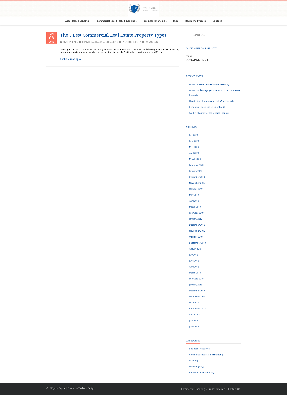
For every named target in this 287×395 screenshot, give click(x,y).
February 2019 (196, 212)
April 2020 (194, 152)
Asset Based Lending (77, 20)
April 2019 (194, 200)
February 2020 (196, 164)
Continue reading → (70, 59)
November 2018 (197, 230)
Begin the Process (195, 20)
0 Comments (151, 41)
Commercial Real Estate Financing (116, 20)
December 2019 (197, 176)
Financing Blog (130, 42)
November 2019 (197, 182)
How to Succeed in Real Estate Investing (209, 84)
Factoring (193, 360)
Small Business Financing (201, 372)
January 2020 (195, 170)
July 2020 (193, 134)
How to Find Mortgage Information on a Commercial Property (214, 92)
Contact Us (234, 389)
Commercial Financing (193, 389)
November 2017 (197, 296)
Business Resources (199, 348)
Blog (176, 20)
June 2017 (194, 326)
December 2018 (197, 224)
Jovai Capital (69, 42)
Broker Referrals (216, 389)
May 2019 (194, 194)
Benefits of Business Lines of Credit (207, 106)
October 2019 (195, 188)
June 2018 (194, 260)
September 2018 (197, 242)
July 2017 (193, 320)
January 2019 (195, 218)
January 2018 (195, 284)
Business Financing (154, 20)
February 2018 (196, 278)
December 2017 (197, 290)
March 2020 (195, 158)
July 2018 (193, 254)
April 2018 (194, 266)
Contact (217, 20)
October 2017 (195, 302)
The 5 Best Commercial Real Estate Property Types (113, 35)
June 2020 (194, 140)
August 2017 (195, 314)
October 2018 (195, 236)
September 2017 (197, 308)
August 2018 (195, 248)
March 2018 (195, 272)
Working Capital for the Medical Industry (209, 112)
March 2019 (195, 206)
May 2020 (194, 146)
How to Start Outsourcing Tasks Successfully (211, 100)
